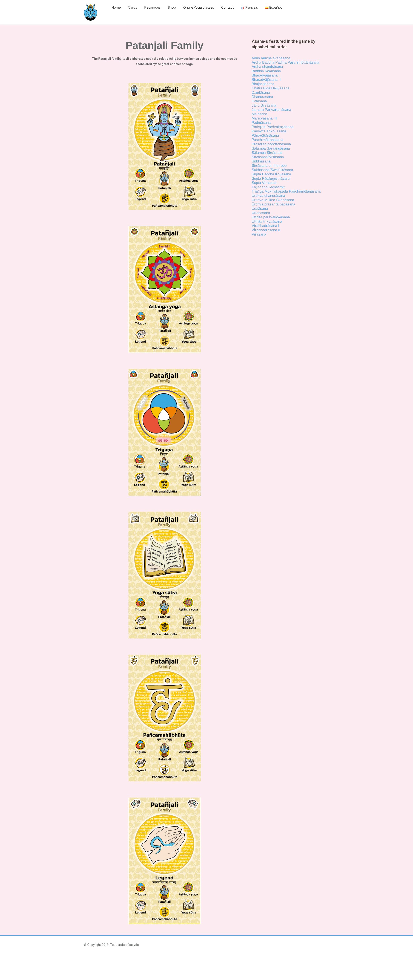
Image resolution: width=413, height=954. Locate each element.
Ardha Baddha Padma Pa (272, 62)
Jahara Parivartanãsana (271, 110)
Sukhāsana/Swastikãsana (272, 170)
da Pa (288, 191)
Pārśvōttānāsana (265, 135)
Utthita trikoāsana (267, 221)
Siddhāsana (261, 161)
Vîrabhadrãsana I (265, 226)
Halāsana (259, 101)
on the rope (277, 166)
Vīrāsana (259, 234)
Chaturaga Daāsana (270, 88)
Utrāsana (260, 209)
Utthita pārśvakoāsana (271, 217)
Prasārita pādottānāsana (271, 144)
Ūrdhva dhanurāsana (268, 196)
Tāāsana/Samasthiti (268, 187)
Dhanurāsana (262, 97)
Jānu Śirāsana (264, 105)
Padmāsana (261, 123)
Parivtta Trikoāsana (269, 131)
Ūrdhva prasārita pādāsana (273, 204)
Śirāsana (260, 166)
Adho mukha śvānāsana (271, 58)
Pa (254, 140)
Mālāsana (259, 114)
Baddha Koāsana (266, 71)
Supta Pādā (261, 178)
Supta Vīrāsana (264, 183)
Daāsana (261, 92)
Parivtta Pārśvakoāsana (272, 127)
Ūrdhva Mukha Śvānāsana (273, 200)
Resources (152, 7)
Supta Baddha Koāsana (271, 174)
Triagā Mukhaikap (267, 191)
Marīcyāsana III (264, 118)
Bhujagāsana (263, 84)
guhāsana (281, 178)
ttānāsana (311, 62)
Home (116, 7)
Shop (172, 7)
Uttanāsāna (261, 213)
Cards (132, 7)
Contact (227, 7)
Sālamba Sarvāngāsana (271, 148)
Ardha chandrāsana (267, 67)
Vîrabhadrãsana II (266, 230)
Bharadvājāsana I (266, 75)
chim (298, 62)
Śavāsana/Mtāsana (268, 157)
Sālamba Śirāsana (267, 153)
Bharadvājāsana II (266, 80)
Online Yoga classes (198, 7)
